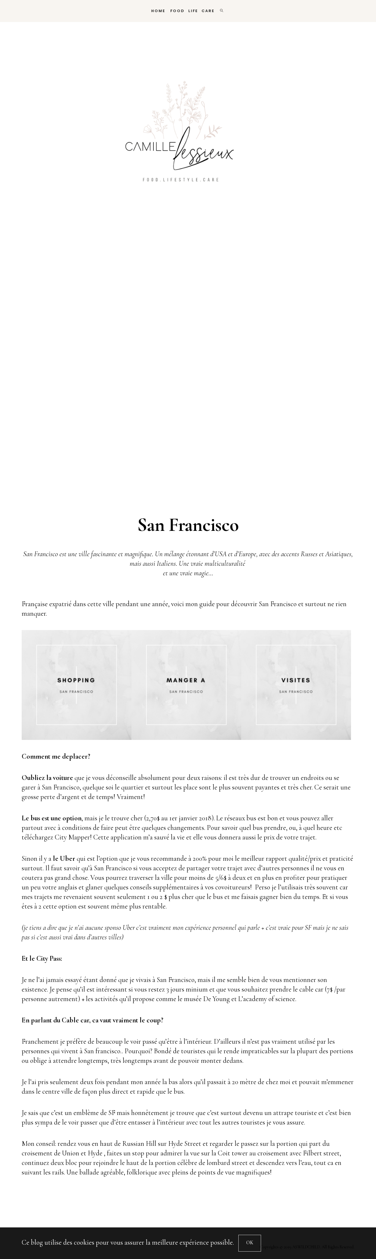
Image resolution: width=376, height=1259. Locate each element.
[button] (76, 685)
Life (193, 11)
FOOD (177, 11)
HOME (157, 11)
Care (208, 11)
